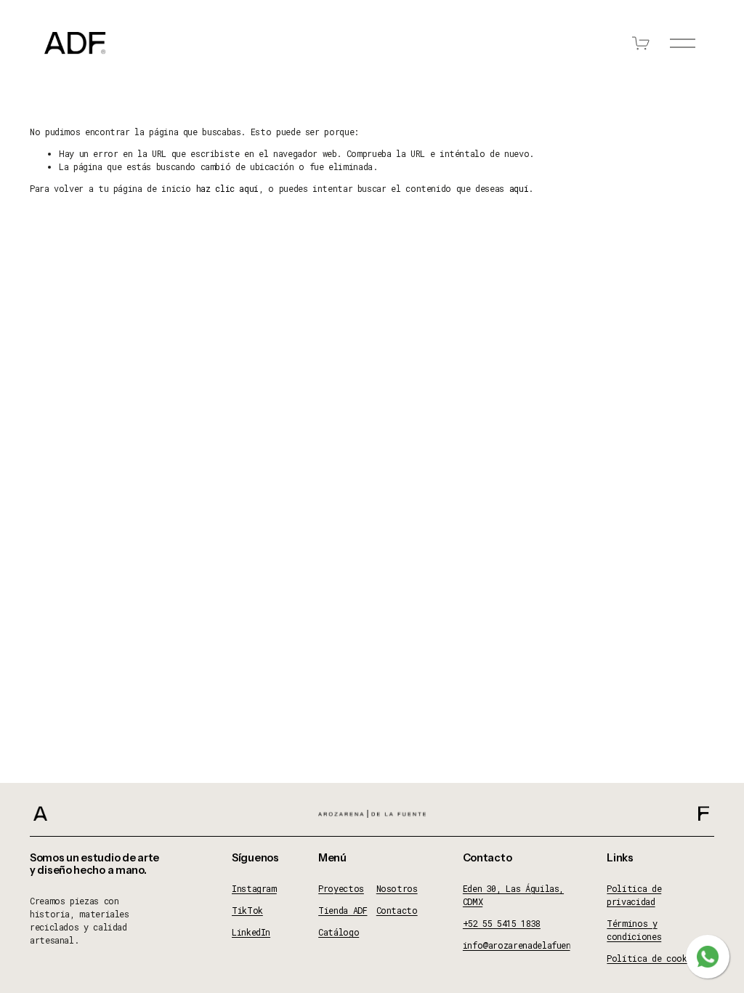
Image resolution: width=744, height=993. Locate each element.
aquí (519, 188)
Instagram (254, 888)
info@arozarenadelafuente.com (532, 945)
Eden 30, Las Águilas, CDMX (513, 895)
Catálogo (338, 932)
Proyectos (341, 888)
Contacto (397, 910)
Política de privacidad (634, 895)
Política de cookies (654, 958)
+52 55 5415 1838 (502, 923)
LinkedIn (251, 932)
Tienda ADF (342, 910)
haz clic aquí (227, 188)
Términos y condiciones (634, 929)
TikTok (247, 910)
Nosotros (397, 888)
